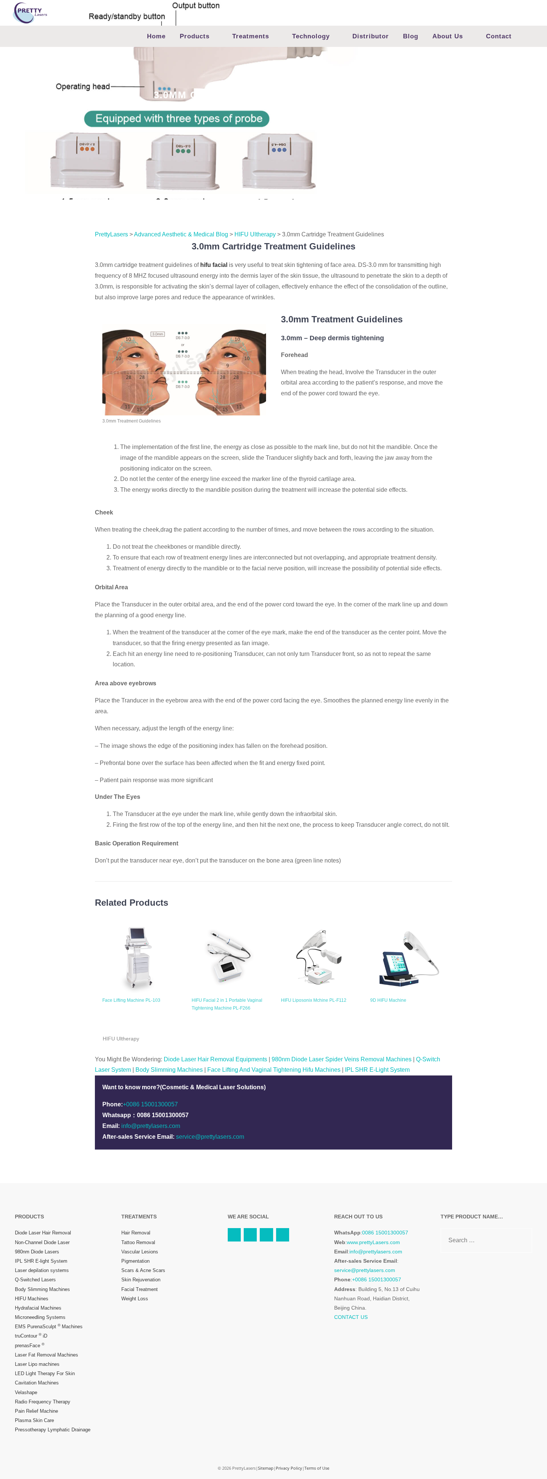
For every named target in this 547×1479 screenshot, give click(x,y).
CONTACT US (351, 1317)
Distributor (370, 36)
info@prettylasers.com (150, 1126)
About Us (447, 36)
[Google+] (282, 1234)
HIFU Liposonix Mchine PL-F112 (313, 1000)
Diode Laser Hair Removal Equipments (215, 1059)
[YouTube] (234, 1234)
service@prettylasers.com (210, 1137)
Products (194, 36)
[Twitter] (250, 1234)
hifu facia (213, 265)
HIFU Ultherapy (121, 1039)
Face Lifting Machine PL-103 (131, 1000)
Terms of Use (316, 1468)
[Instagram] (266, 1234)
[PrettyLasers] (29, 12)
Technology (311, 36)
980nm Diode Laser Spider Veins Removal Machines (342, 1059)
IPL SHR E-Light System (377, 1070)
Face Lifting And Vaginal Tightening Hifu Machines (273, 1070)
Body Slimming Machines (169, 1070)
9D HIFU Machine (388, 1000)
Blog (410, 36)
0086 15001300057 (385, 1233)
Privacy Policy (289, 1468)
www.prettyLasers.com (373, 1242)
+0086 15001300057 (150, 1104)
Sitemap (266, 1468)
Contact (499, 36)
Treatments (250, 36)
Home (156, 36)
